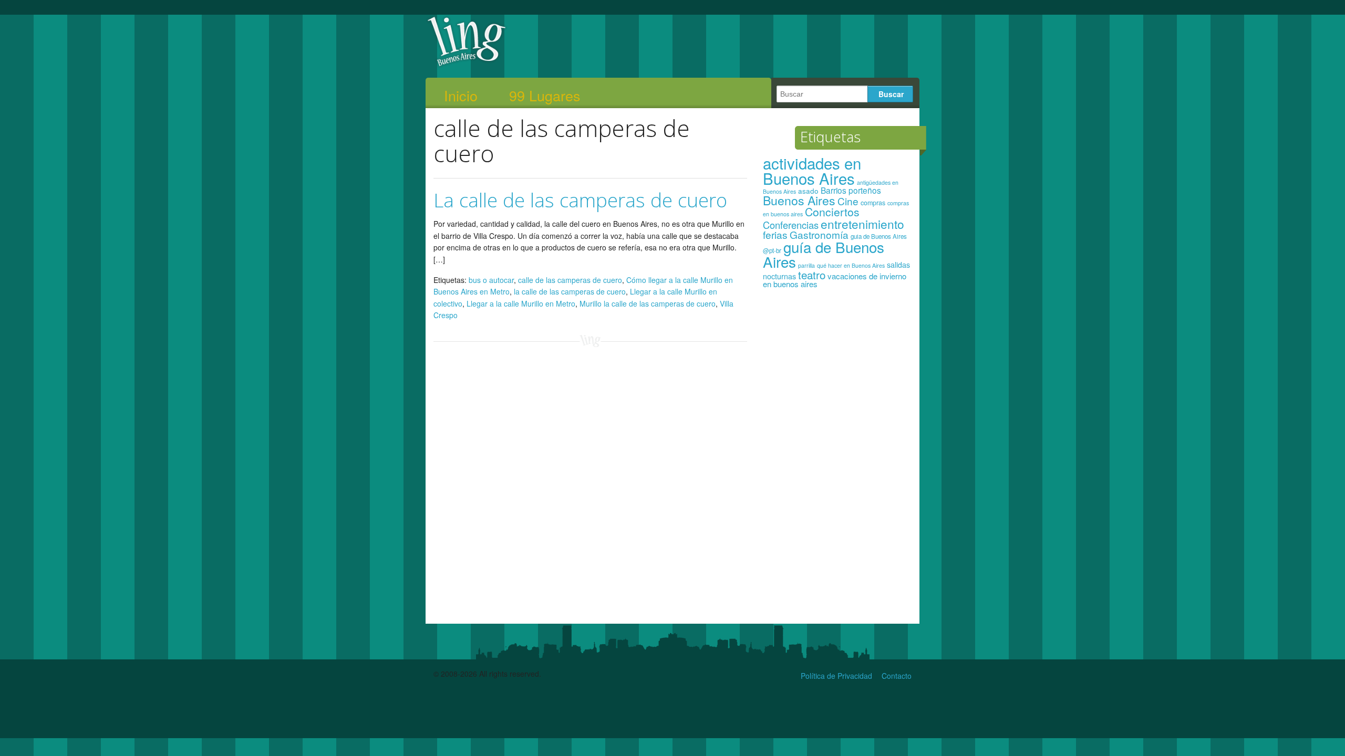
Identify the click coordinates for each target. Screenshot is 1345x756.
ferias (775, 234)
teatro (811, 274)
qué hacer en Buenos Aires (851, 265)
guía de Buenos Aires (823, 254)
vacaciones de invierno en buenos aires (834, 280)
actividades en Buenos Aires (812, 170)
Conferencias (791, 225)
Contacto (897, 675)
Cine (847, 201)
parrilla (806, 265)
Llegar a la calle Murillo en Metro (521, 303)
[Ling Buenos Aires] (467, 65)
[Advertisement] (837, 460)
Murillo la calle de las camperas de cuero (648, 303)
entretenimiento (862, 223)
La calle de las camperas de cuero (580, 199)
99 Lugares (545, 96)
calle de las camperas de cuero (570, 280)
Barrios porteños (851, 190)
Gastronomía (819, 234)
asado (808, 191)
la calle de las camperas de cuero (570, 291)
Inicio (461, 96)
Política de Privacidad (836, 675)
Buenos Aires (799, 200)
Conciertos (832, 211)
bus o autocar (491, 280)
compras (873, 202)
